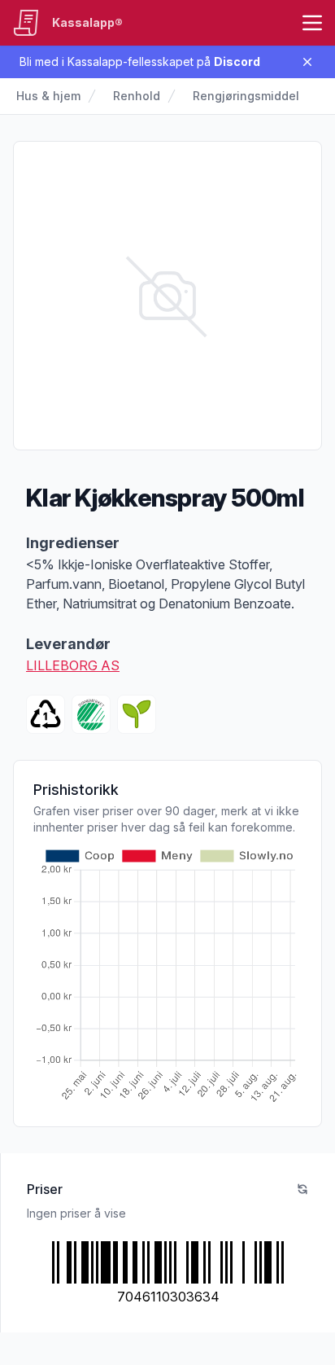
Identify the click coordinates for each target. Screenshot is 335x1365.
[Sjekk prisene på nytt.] (302, 1189)
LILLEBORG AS (73, 665)
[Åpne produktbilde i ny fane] (167, 295)
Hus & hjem (48, 96)
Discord (237, 61)
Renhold (136, 96)
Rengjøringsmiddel (246, 96)
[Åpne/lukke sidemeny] (312, 23)
